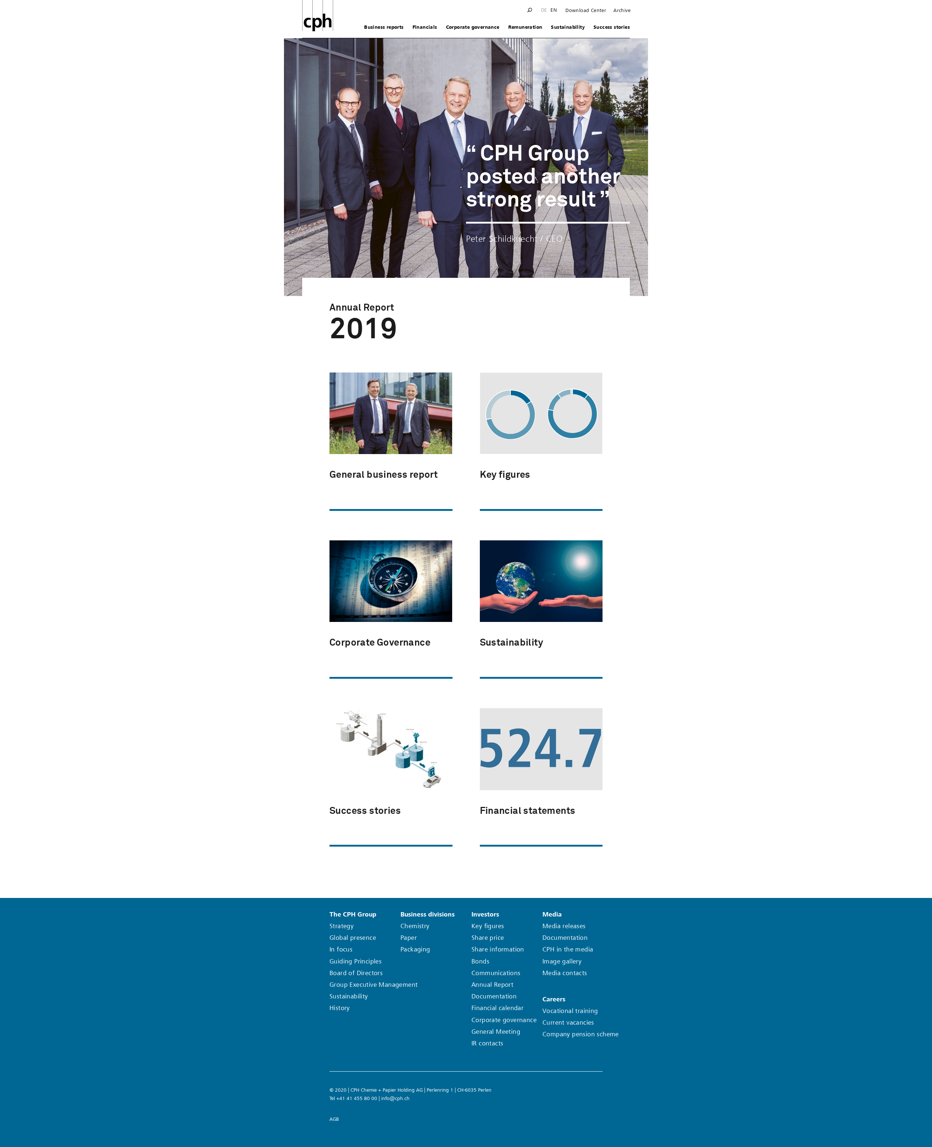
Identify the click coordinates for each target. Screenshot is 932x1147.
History (339, 1008)
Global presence (352, 938)
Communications (496, 973)
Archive (622, 10)
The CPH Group (352, 914)
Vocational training (570, 1011)
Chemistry (415, 926)
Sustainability (568, 27)
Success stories (611, 27)
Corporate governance (472, 27)
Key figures (487, 926)
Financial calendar (497, 1008)
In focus (340, 949)
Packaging (415, 949)
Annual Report (492, 985)
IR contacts (487, 1043)
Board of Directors (356, 973)
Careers (553, 999)
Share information (497, 949)
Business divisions (427, 914)
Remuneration (525, 27)
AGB (334, 1119)
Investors (485, 914)
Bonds (480, 961)
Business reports (383, 27)
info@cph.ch (395, 1098)
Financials (424, 27)
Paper (408, 938)
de (544, 10)
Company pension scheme (580, 1034)
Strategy (341, 926)
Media (552, 914)
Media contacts (564, 973)
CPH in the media (567, 949)
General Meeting (495, 1032)
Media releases (564, 926)
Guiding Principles (355, 961)
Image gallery (561, 961)
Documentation (494, 996)
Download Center (585, 10)
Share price (487, 938)
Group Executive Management (373, 985)
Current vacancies (568, 1022)
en (553, 10)
